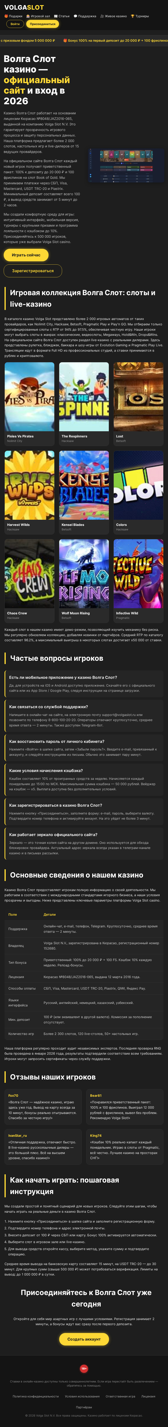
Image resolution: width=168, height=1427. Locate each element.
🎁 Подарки (13, 16)
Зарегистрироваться (33, 270)
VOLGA (24, 7)
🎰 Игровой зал (38, 16)
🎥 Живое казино (113, 16)
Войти (15, 24)
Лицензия (148, 1396)
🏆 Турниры (140, 16)
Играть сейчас (26, 254)
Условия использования (82, 1396)
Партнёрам (84, 1407)
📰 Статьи (61, 16)
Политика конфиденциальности (36, 1396)
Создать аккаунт (84, 1339)
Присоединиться (42, 24)
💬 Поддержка (85, 16)
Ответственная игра (120, 1396)
